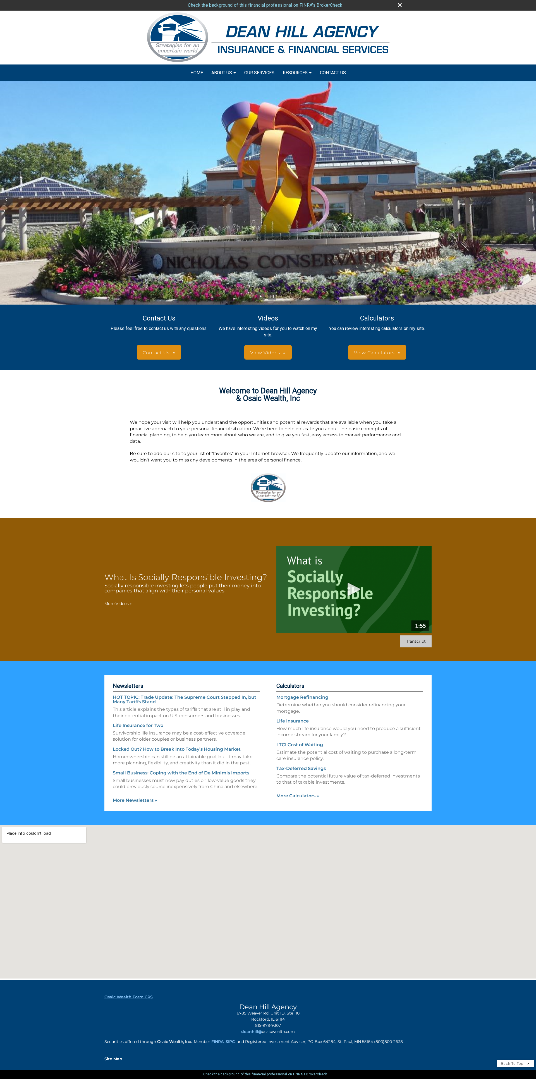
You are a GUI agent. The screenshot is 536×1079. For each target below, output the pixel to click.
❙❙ (272, 296)
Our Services (259, 72)
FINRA (217, 1041)
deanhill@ (251, 1031)
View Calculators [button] (374, 352)
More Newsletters (135, 800)
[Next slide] (529, 199)
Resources (295, 72)
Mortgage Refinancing (302, 697)
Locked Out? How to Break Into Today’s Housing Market (177, 749)
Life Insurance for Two (138, 725)
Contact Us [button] (156, 352)
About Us (221, 72)
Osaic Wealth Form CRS (128, 996)
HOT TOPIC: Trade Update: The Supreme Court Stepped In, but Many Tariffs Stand (184, 699)
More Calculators (297, 795)
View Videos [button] (265, 352)
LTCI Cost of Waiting (299, 744)
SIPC (230, 1041)
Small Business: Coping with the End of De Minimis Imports (181, 773)
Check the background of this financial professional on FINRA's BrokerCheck (265, 5)
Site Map (113, 1058)
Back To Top (513, 1063)
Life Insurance (292, 721)
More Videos (118, 604)
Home (196, 72)
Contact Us (333, 72)
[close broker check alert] (400, 5)
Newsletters (128, 686)
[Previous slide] (6, 199)
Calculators (290, 686)
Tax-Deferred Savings (301, 768)
